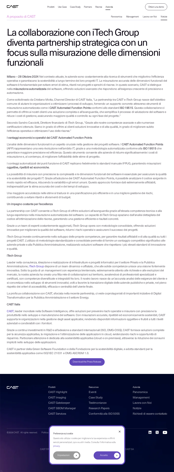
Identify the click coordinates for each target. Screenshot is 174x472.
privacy (56, 446)
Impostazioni (63, 455)
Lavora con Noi (150, 17)
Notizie (164, 17)
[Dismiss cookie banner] (119, 432)
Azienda (109, 7)
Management (132, 17)
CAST (10, 311)
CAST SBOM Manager (62, 408)
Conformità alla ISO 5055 (104, 413)
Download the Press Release (87, 362)
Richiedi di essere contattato (150, 413)
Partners (88, 7)
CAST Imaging (57, 397)
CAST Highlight (57, 392)
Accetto (104, 455)
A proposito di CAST (21, 17)
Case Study (75, 7)
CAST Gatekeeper (59, 403)
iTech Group (36, 266)
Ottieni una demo (156, 7)
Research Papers (99, 408)
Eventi (92, 392)
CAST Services (57, 413)
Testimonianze (98, 403)
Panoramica (116, 17)
